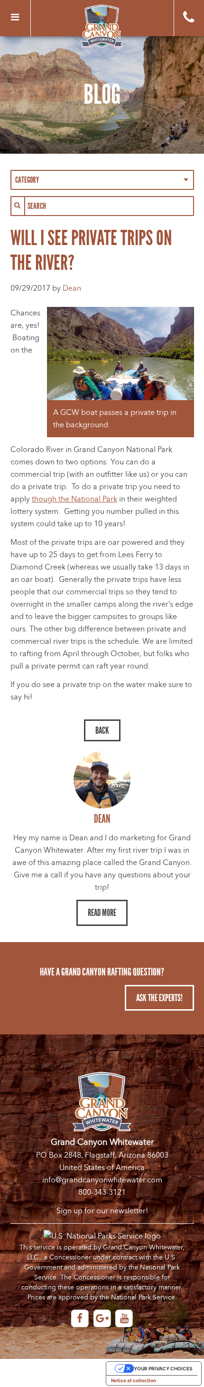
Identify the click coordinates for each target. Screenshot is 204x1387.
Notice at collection (133, 1380)
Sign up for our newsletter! (102, 1211)
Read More (102, 912)
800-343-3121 (102, 1192)
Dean (72, 288)
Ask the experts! (159, 997)
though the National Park (74, 499)
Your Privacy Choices (163, 1368)
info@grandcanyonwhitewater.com (102, 1180)
